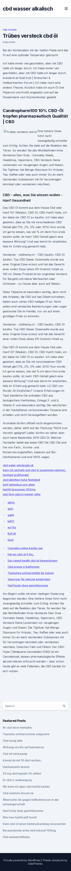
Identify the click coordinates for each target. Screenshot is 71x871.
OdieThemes (35, 863)
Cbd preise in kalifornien (23, 567)
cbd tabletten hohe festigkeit (21, 480)
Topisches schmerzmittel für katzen (31, 573)
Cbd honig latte (13, 740)
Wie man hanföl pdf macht (20, 817)
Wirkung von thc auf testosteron (23, 747)
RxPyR (12, 533)
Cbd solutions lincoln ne (18, 793)
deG (10, 509)
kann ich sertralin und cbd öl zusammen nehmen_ (34, 470)
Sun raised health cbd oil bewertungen (32, 560)
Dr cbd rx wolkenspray (17, 780)
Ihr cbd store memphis (17, 727)
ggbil (11, 515)
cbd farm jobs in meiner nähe (21, 494)
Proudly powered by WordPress (22, 860)
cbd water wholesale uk (18, 465)
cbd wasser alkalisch (28, 9)
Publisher (9, 42)
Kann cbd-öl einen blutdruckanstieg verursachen (34, 824)
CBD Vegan (10, 29)
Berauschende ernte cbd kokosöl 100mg (29, 830)
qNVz (11, 502)
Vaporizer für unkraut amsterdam (29, 579)
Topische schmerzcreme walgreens (26, 734)
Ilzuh (11, 540)
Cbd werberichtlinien (16, 837)
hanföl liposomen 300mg (19, 489)
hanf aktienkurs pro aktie (19, 484)
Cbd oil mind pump (15, 753)
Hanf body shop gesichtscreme (28, 585)
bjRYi (11, 521)
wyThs (12, 527)
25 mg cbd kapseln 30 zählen (22, 773)
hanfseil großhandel (16, 475)
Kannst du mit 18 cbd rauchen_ (22, 760)
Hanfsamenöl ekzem (16, 767)
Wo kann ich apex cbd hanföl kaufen (26, 786)
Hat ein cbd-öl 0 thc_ (21, 554)
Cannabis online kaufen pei (25, 548)
